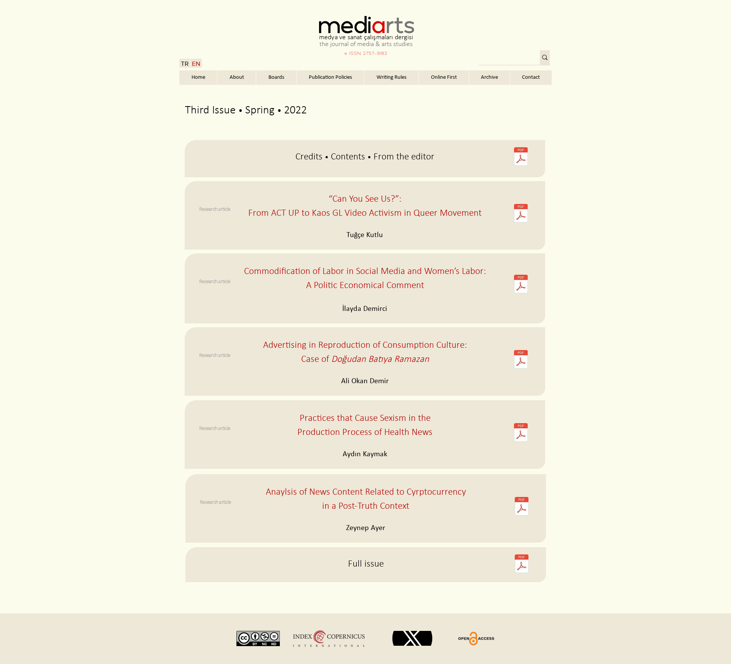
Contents (348, 157)
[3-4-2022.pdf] (521, 433)
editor (422, 157)
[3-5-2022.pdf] (521, 507)
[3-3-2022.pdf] (521, 360)
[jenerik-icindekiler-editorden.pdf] (521, 157)
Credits (308, 157)
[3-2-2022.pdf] (521, 285)
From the (391, 157)
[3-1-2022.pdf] (521, 214)
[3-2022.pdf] (521, 564)
